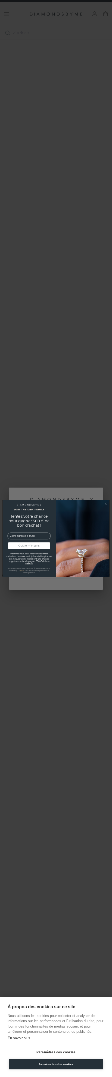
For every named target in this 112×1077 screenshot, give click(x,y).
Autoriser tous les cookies (56, 1064)
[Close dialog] (106, 503)
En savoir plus (19, 1038)
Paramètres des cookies (56, 1052)
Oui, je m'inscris (29, 545)
